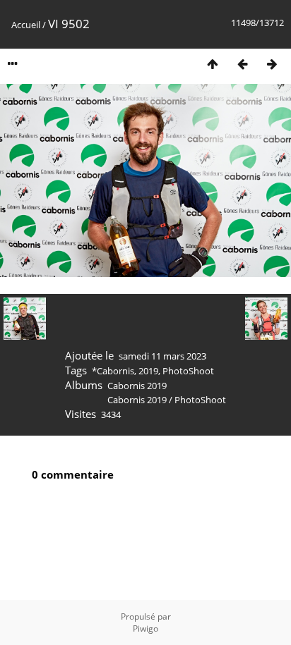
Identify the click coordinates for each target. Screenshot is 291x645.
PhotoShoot (188, 370)
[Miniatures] (212, 64)
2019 (148, 370)
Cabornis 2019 (137, 385)
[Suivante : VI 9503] (272, 64)
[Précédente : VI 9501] (242, 64)
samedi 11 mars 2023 (162, 356)
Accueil (25, 24)
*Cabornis (113, 370)
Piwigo (145, 628)
